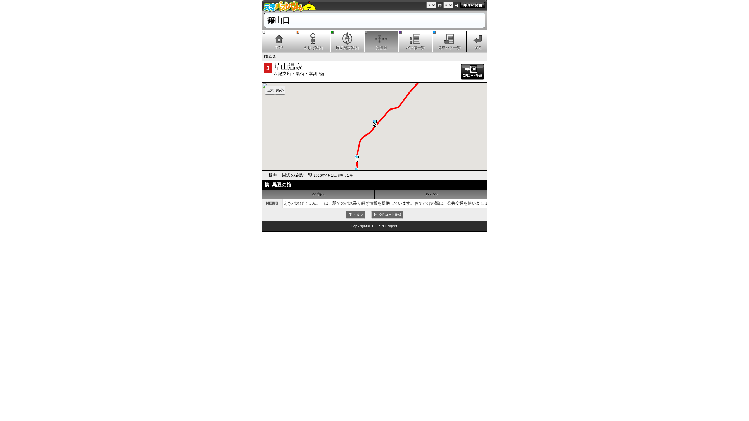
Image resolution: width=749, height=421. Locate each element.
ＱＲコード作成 (390, 214)
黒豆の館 (281, 184)
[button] (357, 158)
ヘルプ (358, 214)
